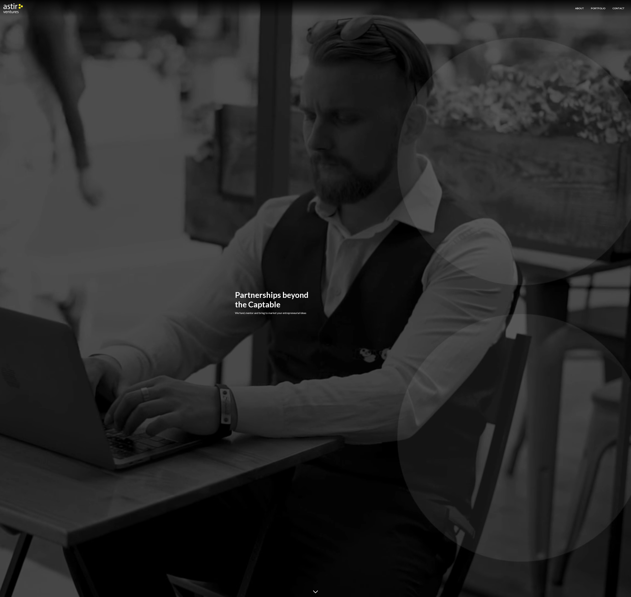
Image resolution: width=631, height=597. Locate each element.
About (579, 8)
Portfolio (598, 8)
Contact (618, 8)
